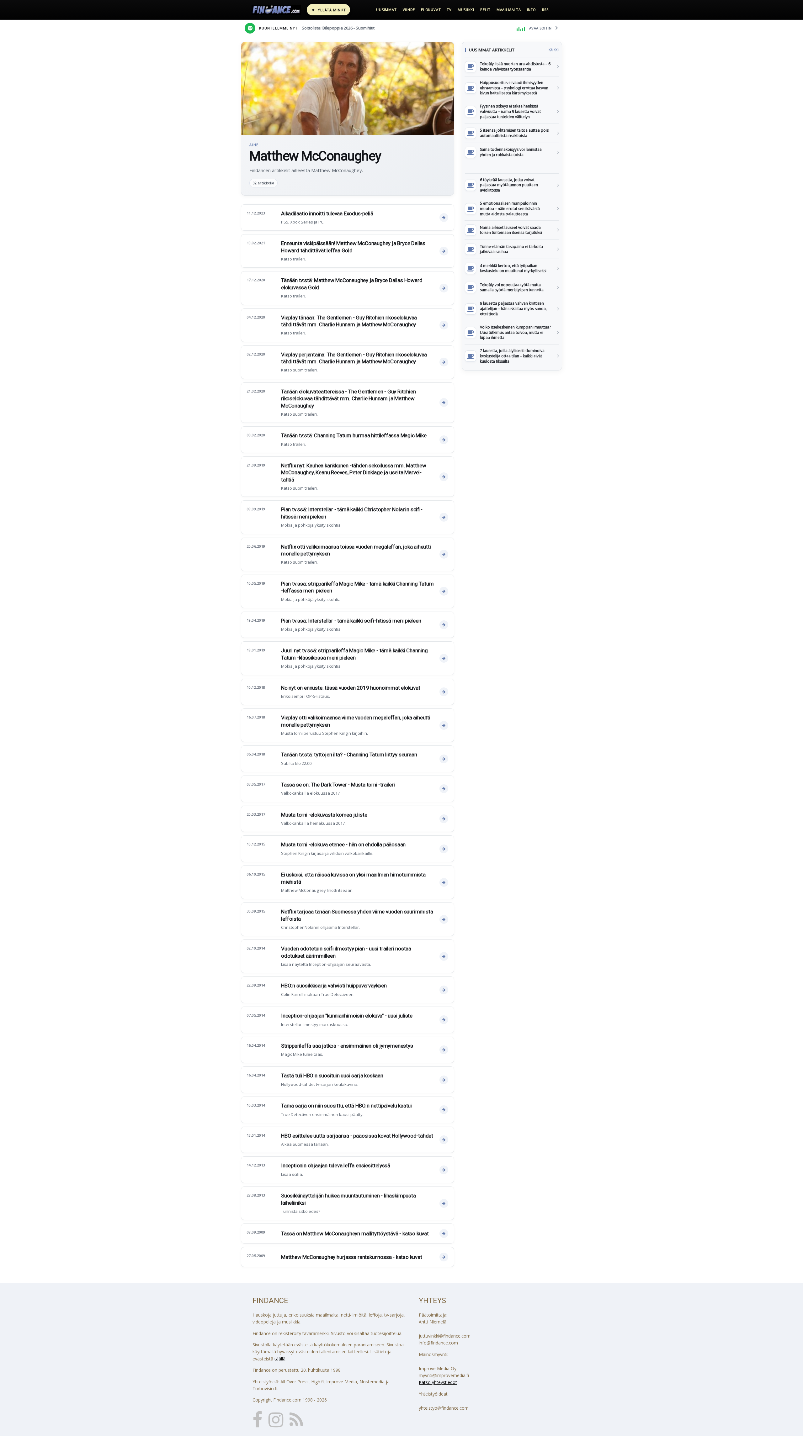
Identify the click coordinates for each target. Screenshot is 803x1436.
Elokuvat (431, 9)
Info (531, 9)
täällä (279, 1359)
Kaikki (554, 50)
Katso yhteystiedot (438, 1382)
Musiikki (466, 9)
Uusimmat (386, 9)
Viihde (409, 9)
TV (449, 9)
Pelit (485, 9)
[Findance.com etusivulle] (276, 10)
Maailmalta (509, 9)
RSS (545, 9)
